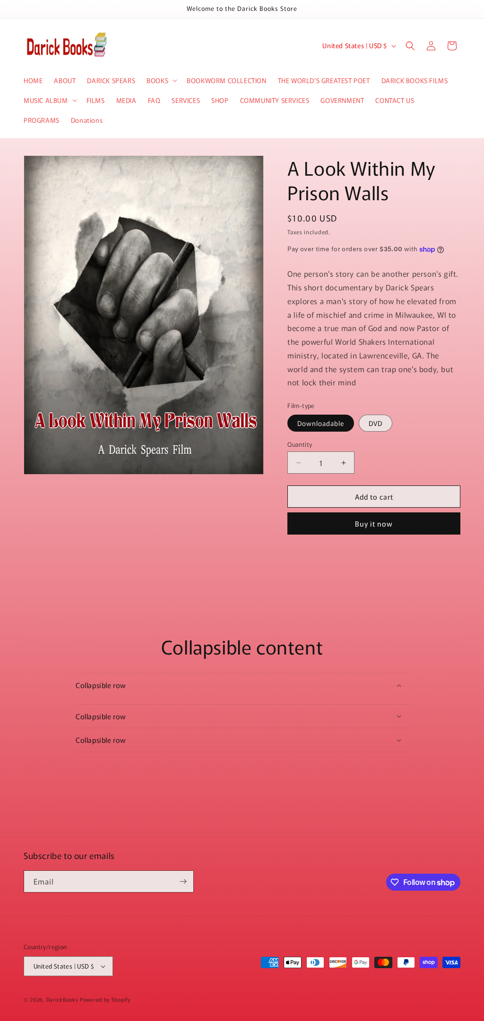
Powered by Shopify (105, 999)
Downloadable (320, 423)
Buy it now (374, 523)
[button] (161, 80)
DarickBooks (62, 999)
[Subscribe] (183, 881)
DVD (375, 423)
